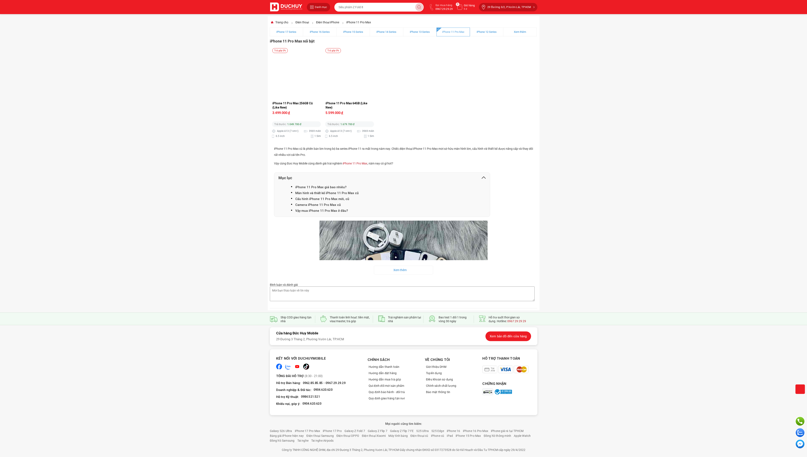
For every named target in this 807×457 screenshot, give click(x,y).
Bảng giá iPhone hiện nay (287, 435)
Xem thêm (520, 31)
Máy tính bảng (398, 435)
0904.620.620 (323, 389)
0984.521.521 (310, 396)
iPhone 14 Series (386, 31)
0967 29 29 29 (516, 321)
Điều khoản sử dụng (439, 379)
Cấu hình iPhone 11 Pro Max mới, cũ (322, 199)
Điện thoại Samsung (320, 435)
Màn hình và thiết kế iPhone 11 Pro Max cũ (327, 193)
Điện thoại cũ (419, 435)
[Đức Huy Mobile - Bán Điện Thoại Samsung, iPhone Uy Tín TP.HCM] (286, 7)
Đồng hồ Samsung (282, 440)
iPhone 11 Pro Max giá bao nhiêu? (321, 187)
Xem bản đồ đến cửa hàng (508, 336)
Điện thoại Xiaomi (374, 435)
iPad (450, 435)
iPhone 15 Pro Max (468, 435)
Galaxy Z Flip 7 (377, 431)
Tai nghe (303, 440)
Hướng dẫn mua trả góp (385, 379)
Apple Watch (522, 435)
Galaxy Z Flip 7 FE (402, 431)
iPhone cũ (437, 435)
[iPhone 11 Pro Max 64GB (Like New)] (350, 54)
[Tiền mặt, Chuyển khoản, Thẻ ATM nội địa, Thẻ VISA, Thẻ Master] (505, 369)
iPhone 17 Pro (332, 431)
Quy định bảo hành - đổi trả (387, 392)
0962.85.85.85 (313, 383)
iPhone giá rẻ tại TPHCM (507, 431)
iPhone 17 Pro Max (307, 431)
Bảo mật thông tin (438, 392)
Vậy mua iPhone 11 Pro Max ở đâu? (321, 211)
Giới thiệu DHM (436, 366)
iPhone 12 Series (487, 31)
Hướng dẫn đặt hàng (383, 373)
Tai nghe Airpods (322, 440)
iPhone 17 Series (286, 31)
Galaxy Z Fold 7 (354, 431)
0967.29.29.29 (335, 383)
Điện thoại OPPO (347, 435)
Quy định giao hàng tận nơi (387, 398)
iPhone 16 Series (320, 31)
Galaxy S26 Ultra (281, 431)
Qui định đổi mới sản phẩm (386, 385)
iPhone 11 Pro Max (453, 31)
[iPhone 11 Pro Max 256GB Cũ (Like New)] (296, 54)
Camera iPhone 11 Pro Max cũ (318, 205)
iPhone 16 (453, 431)
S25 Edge (437, 431)
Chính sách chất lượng (441, 385)
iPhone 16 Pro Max (475, 431)
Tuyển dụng (434, 373)
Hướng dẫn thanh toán (384, 366)
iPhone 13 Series (420, 31)
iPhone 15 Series (353, 31)
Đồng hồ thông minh (497, 435)
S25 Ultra (422, 431)
